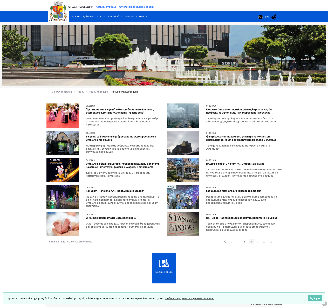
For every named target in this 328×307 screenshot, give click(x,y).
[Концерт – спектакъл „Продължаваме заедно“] (62, 196)
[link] (260, 17)
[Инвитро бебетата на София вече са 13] (62, 223)
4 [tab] (298, 79)
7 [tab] (308, 79)
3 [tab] (294, 79)
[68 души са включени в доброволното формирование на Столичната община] (62, 142)
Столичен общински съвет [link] (136, 6)
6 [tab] (304, 79)
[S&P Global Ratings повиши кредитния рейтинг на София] (183, 223)
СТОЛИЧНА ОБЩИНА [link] (80, 6)
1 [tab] (287, 79)
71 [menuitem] (272, 242)
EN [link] (267, 16)
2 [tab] (291, 79)
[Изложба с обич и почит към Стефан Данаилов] (183, 169)
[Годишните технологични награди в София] (183, 196)
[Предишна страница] (225, 241)
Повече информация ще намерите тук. (189, 298)
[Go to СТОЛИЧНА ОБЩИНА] (58, 11)
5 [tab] (301, 79)
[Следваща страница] (278, 241)
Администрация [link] (106, 6)
